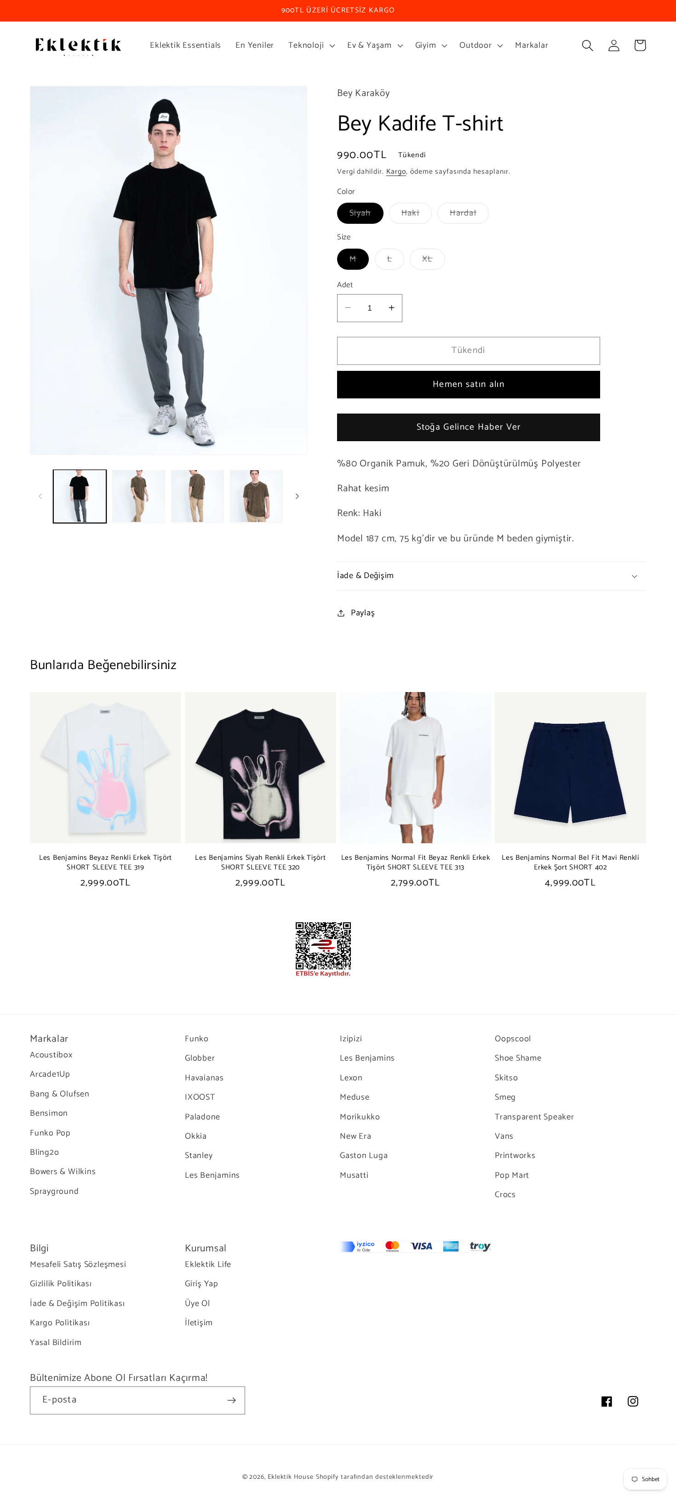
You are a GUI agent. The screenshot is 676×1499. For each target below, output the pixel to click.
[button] (310, 45)
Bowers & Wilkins (63, 1172)
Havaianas (204, 1078)
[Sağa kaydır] (297, 496)
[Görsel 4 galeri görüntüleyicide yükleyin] (197, 496)
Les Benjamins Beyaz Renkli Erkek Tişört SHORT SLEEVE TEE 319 (105, 862)
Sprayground (54, 1191)
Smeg (505, 1097)
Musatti (354, 1175)
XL (433, 260)
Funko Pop (50, 1133)
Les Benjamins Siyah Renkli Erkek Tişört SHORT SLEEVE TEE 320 (260, 862)
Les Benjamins (212, 1175)
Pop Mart (512, 1175)
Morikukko (360, 1117)
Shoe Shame (518, 1058)
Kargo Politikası (60, 1323)
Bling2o (44, 1152)
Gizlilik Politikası (61, 1284)
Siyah (366, 215)
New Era (355, 1136)
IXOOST (200, 1097)
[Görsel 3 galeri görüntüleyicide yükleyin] (138, 496)
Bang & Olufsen (60, 1094)
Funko (197, 1039)
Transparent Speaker (534, 1117)
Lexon (351, 1078)
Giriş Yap (201, 1284)
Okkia (196, 1136)
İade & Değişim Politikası (77, 1304)
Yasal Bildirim (56, 1343)
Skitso (506, 1078)
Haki (416, 215)
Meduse (355, 1097)
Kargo (396, 171)
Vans (504, 1136)
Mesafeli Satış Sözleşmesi (78, 1265)
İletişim (199, 1323)
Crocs (505, 1195)
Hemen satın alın (468, 384)
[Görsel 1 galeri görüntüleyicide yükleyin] (79, 496)
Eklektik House (291, 1476)
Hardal (469, 215)
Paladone (202, 1117)
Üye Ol (197, 1304)
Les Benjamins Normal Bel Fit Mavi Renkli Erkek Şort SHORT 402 (570, 862)
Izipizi (351, 1039)
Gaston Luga (364, 1156)
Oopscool (513, 1039)
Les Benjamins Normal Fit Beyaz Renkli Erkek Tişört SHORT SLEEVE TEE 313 (415, 862)
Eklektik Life (208, 1265)
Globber (200, 1058)
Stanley (198, 1156)
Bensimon (49, 1113)
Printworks (515, 1156)
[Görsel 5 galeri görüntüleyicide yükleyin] (256, 496)
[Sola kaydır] (40, 496)
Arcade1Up (50, 1074)
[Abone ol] (231, 1400)
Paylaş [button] (363, 612)
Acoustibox (51, 1055)
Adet (345, 284)
